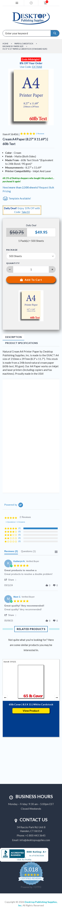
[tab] (11, 552)
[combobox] (15, 33)
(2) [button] (19, 528)
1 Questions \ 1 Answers (15, 522)
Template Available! (19, 198)
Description (13, 336)
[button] (10, 579)
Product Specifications (21, 343)
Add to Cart (33, 279)
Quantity (13, 263)
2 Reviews (40, 134)
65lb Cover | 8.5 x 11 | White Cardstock (31, 704)
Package (12, 250)
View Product (31, 710)
